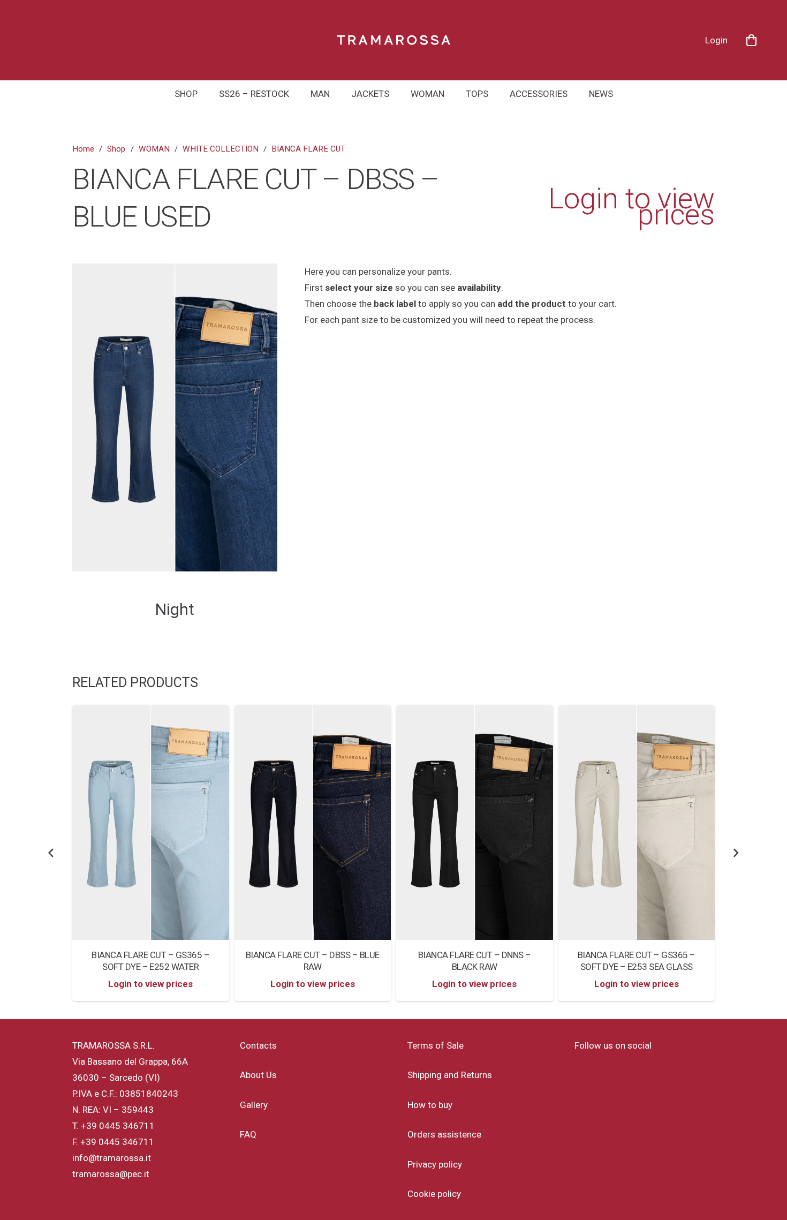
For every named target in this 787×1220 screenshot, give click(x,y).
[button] (297, 93)
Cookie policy (434, 1193)
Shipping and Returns (449, 1075)
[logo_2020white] (393, 40)
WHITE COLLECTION (221, 149)
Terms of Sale (435, 1045)
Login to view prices (631, 206)
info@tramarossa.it (111, 1158)
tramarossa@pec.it (110, 1174)
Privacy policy (434, 1164)
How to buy (429, 1104)
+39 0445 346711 (118, 1125)
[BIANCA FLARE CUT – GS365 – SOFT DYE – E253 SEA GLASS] (558, 822)
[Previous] (51, 853)
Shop (116, 149)
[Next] (735, 853)
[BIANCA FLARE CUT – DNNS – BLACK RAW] (396, 822)
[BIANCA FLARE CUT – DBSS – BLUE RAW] (234, 822)
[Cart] (751, 40)
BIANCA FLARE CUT (308, 149)
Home (83, 149)
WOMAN (154, 149)
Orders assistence (444, 1134)
